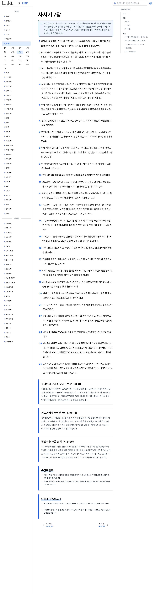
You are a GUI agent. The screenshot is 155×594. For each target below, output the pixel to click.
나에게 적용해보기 (130, 51)
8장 (27, 52)
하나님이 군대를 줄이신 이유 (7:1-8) (136, 37)
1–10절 (127, 21)
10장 (12, 56)
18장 (12, 64)
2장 (12, 48)
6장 (12, 52)
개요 (124, 13)
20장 (27, 64)
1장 (5, 48)
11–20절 (127, 25)
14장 (12, 60)
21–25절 (127, 29)
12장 (27, 56)
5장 (5, 52)
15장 (20, 60)
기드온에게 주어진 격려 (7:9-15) (135, 41)
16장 (27, 60)
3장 (20, 48)
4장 (27, 48)
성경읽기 (25, 3)
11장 (20, 56)
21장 (5, 68)
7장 (20, 52)
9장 (5, 56)
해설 (124, 33)
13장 (5, 60)
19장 (20, 64)
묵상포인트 (128, 48)
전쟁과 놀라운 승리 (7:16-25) (134, 44)
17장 (5, 64)
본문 (124, 18)
